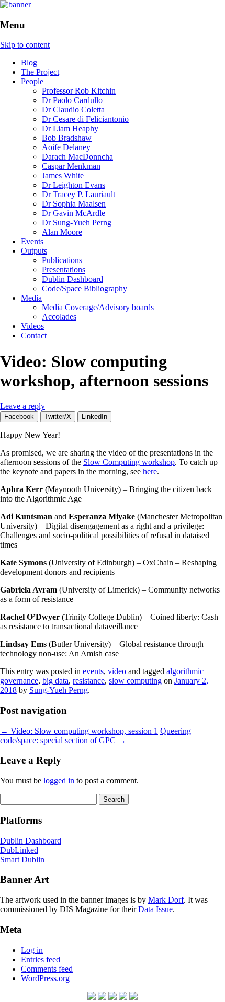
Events (32, 241)
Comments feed (47, 968)
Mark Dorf (166, 899)
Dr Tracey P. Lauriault (78, 194)
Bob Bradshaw (67, 137)
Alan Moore (62, 231)
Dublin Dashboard (72, 279)
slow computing (135, 680)
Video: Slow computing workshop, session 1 (79, 730)
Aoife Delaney (66, 147)
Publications (62, 260)
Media (31, 297)
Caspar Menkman (71, 166)
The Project (40, 71)
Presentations (63, 269)
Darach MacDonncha (77, 156)
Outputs (34, 250)
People (32, 81)
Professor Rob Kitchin (79, 90)
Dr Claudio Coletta (73, 109)
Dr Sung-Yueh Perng (76, 222)
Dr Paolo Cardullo (72, 100)
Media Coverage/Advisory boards (98, 307)
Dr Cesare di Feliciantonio (85, 119)
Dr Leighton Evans (73, 184)
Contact (34, 335)
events (93, 671)
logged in (58, 780)
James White (63, 175)
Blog (29, 62)
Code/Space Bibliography (84, 288)
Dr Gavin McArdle (73, 213)
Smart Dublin (22, 859)
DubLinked (19, 850)
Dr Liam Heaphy (70, 128)
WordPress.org (45, 978)
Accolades (59, 316)
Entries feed (40, 959)
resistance (89, 680)
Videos (32, 326)
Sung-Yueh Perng (58, 690)
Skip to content (25, 44)
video (117, 671)
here (150, 471)
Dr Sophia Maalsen (74, 203)
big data (55, 680)
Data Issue (155, 909)
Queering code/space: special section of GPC (95, 735)
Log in (32, 950)
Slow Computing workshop (129, 462)
